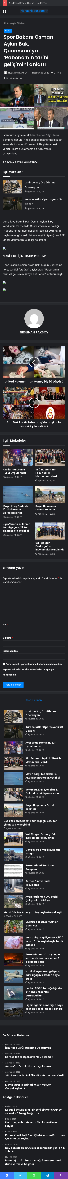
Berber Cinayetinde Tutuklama (37, 883)
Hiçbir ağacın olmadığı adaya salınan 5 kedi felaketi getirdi (44, 1007)
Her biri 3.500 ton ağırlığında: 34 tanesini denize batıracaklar (43, 991)
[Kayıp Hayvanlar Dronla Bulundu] (50, 494)
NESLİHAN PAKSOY (18, 72)
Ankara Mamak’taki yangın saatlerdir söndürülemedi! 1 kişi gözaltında (42, 958)
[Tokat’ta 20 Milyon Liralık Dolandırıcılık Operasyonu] (13, 794)
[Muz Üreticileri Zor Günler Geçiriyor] (13, 926)
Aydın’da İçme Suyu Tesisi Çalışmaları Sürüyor (41, 898)
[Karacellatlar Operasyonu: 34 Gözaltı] (12, 203)
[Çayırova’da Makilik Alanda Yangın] (13, 854)
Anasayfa (11, 23)
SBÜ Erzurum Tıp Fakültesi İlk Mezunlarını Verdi (46, 473)
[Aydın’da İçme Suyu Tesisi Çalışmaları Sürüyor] (13, 901)
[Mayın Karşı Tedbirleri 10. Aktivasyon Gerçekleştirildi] (18, 494)
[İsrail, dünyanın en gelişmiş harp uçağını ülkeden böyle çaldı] (13, 976)
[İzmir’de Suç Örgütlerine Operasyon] (12, 186)
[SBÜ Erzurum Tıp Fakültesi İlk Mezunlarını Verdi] (50, 457)
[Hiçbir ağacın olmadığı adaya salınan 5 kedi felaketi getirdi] (13, 1010)
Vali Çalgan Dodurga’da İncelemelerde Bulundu (50, 546)
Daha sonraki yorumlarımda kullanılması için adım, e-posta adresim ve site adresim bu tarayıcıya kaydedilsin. (32, 669)
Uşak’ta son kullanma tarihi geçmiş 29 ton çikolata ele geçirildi (16, 527)
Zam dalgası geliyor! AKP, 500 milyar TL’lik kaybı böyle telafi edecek (44, 941)
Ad (5, 624)
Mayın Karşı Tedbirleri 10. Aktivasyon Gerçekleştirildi (16, 509)
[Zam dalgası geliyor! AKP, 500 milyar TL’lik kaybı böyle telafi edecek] (13, 942)
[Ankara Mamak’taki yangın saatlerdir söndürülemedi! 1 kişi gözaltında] (13, 959)
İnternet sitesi (10, 650)
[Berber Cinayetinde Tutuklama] (13, 886)
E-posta (8, 637)
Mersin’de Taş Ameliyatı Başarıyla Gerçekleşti (33, 912)
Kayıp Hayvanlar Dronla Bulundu (45, 507)
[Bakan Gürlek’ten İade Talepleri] (13, 870)
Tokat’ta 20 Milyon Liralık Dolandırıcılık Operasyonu (42, 791)
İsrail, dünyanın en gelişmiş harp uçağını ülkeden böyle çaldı (42, 975)
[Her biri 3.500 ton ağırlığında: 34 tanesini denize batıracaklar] (13, 993)
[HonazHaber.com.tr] (34, 11)
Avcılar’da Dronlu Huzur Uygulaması (28, 3)
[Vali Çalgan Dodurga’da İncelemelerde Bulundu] (50, 530)
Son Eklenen (34, 700)
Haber (21, 23)
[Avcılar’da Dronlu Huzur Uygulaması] (18, 457)
